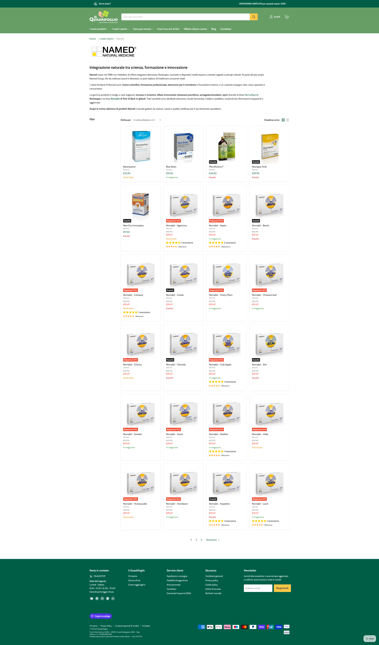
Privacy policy (211, 580)
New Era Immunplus (133, 225)
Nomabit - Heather (218, 434)
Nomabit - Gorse (174, 434)
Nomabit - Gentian (132, 434)
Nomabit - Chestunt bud (264, 295)
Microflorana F (216, 166)
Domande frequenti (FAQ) (179, 593)
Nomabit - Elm (259, 364)
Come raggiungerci (136, 584)
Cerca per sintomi (142, 29)
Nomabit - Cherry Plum (220, 295)
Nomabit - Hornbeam (177, 503)
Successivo (211, 539)
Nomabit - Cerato (175, 295)
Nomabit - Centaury (133, 295)
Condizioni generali (214, 576)
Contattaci (225, 29)
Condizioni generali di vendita (127, 626)
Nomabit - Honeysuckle (135, 503)
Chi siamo (132, 576)
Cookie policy (211, 584)
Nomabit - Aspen (217, 225)
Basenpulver (129, 166)
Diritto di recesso (213, 589)
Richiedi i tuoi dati (213, 593)
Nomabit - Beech (260, 225)
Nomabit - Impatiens (219, 503)
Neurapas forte (259, 166)
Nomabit (115, 98)
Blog (213, 29)
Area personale (174, 584)
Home (93, 38)
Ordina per (126, 120)
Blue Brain (171, 166)
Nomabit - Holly (260, 434)
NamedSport (251, 94)
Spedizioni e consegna (177, 576)
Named (126, 169)
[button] (275, 17)
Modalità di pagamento (177, 580)
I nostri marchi (119, 29)
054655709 (99, 576)
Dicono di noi (134, 580)
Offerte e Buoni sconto (195, 29)
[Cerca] (254, 16)
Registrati (282, 588)
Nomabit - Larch (260, 503)
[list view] (287, 120)
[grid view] (283, 120)
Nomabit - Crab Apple (220, 364)
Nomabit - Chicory (132, 364)
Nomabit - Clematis (176, 364)
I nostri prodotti (98, 29)
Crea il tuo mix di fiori (168, 29)
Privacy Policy (106, 626)
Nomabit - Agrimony (176, 225)
